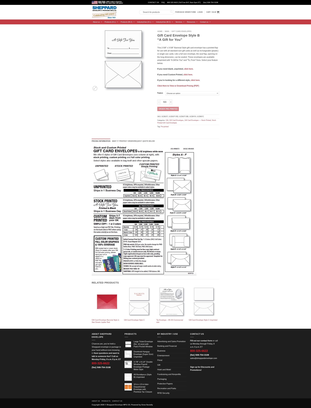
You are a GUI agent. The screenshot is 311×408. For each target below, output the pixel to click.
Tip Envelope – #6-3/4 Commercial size (169, 321)
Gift (167, 120)
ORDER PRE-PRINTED (168, 109)
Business (161, 351)
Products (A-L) (110, 22)
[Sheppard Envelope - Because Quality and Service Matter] (113, 12)
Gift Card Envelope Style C (134, 320)
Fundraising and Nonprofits (169, 374)
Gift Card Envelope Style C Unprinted (203, 320)
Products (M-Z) (126, 22)
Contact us (204, 22)
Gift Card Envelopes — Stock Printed (198, 120)
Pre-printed (164, 127)
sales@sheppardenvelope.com (203, 358)
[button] (212, 12)
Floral (159, 360)
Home (159, 31)
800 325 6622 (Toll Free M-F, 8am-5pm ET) (184, 2)
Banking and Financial (167, 346)
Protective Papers (165, 384)
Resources (191, 22)
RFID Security (163, 393)
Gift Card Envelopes (181, 31)
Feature (160, 93)
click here (188, 69)
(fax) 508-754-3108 (210, 2)
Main (167, 31)
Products (106, 401)
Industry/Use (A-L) (144, 22)
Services (179, 22)
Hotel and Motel (164, 370)
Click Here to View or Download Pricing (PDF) (178, 86)
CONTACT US (153, 2)
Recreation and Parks (166, 388)
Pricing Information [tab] (101, 141)
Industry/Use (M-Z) (163, 22)
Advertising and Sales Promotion (171, 341)
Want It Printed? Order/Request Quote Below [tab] (133, 141)
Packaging (162, 379)
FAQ (163, 2)
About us (96, 22)
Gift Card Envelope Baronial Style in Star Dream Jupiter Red (105, 321)
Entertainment (163, 356)
